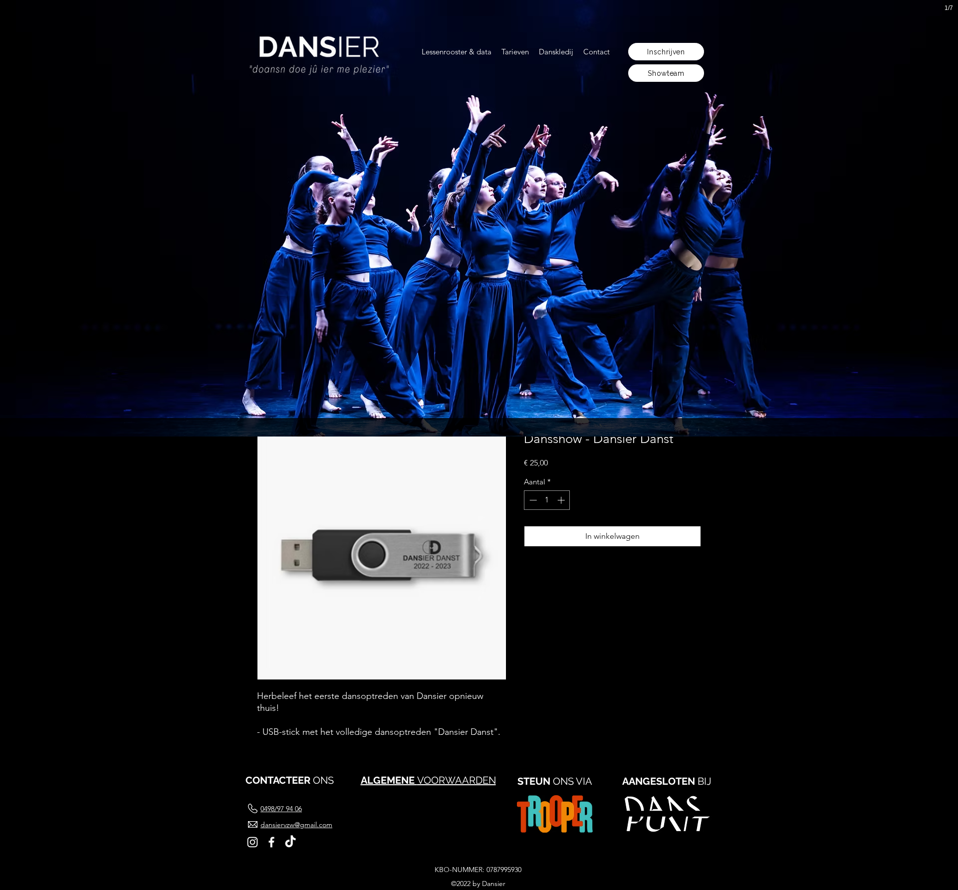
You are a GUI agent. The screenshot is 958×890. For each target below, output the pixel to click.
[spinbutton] (547, 500)
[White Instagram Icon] (252, 842)
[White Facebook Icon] (271, 842)
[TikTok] (290, 842)
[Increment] (562, 500)
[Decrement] (532, 500)
